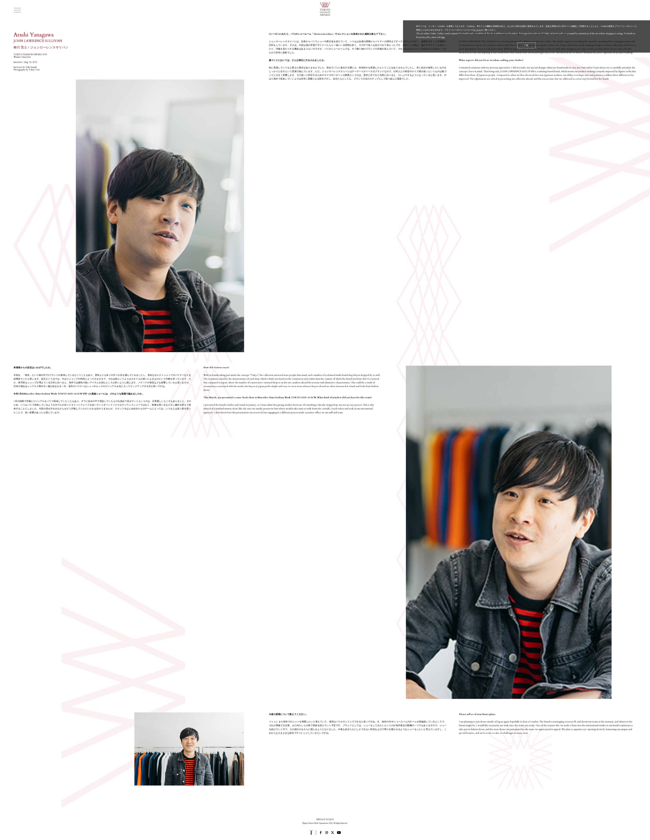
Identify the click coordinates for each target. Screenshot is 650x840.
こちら (478, 30)
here (443, 37)
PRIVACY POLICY (325, 820)
